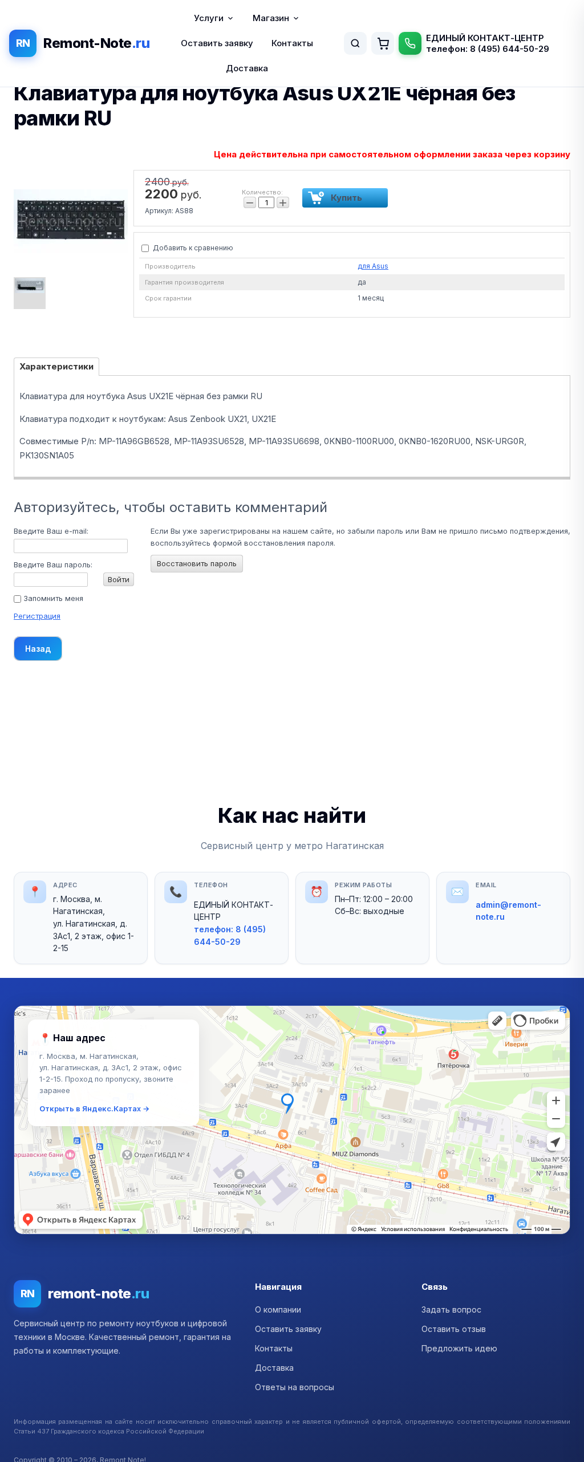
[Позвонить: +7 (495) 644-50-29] (410, 43)
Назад (38, 648)
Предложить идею (459, 1348)
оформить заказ (382, 43)
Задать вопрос (451, 1309)
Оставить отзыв (453, 1329)
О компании (278, 1309)
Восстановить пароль (197, 563)
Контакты (292, 43)
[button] (292, 1120)
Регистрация (37, 615)
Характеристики (56, 366)
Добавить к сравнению (192, 247)
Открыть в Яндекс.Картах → (94, 1108)
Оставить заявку (217, 43)
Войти (118, 579)
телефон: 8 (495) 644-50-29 (487, 48)
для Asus (373, 266)
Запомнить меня (52, 598)
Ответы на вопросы (294, 1387)
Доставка (247, 68)
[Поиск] (355, 43)
